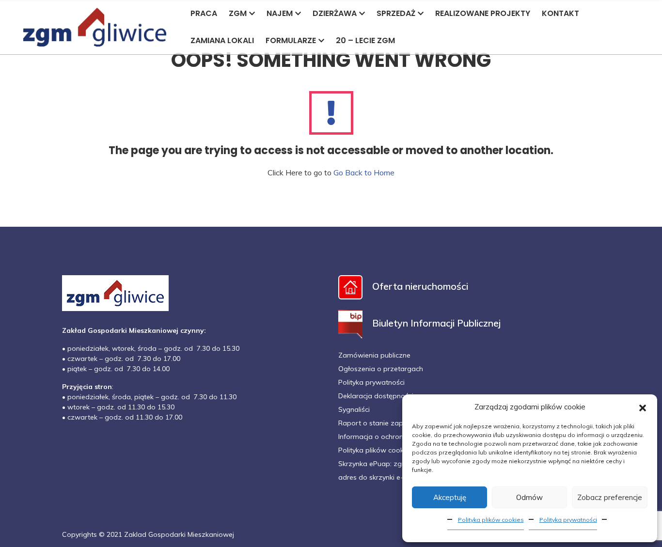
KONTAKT (560, 13)
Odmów (529, 497)
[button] (642, 407)
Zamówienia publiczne (374, 355)
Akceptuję (449, 497)
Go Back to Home (363, 172)
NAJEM (280, 13)
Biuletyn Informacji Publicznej (436, 323)
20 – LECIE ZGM (365, 40)
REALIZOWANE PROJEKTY (482, 13)
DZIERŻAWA (335, 13)
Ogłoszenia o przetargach (380, 368)
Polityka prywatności (568, 519)
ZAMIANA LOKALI (222, 40)
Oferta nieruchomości (420, 286)
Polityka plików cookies (491, 519)
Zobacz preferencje (609, 497)
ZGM (238, 13)
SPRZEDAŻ (396, 13)
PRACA (203, 13)
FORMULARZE (291, 40)
